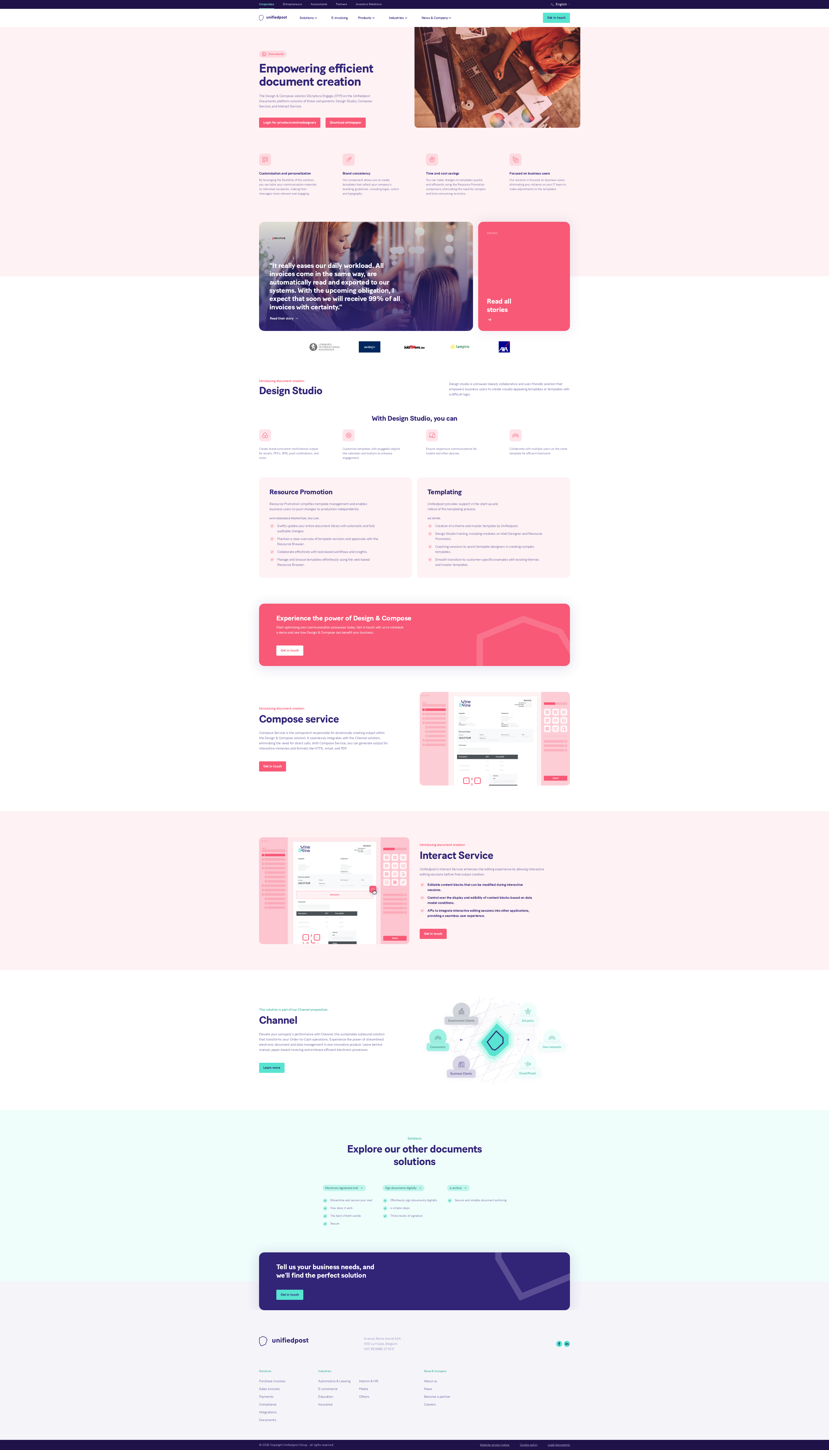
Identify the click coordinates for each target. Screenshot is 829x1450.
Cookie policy (528, 1445)
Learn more (271, 1068)
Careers (430, 1404)
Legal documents (559, 1445)
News (428, 1389)
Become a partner (437, 1397)
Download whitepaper (345, 122)
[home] (273, 18)
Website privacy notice (494, 1445)
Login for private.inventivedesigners (289, 122)
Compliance (268, 1404)
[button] (561, 4)
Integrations (268, 1412)
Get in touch (556, 18)
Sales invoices (269, 1389)
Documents (267, 1420)
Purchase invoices (272, 1381)
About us (430, 1381)
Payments (266, 1397)
